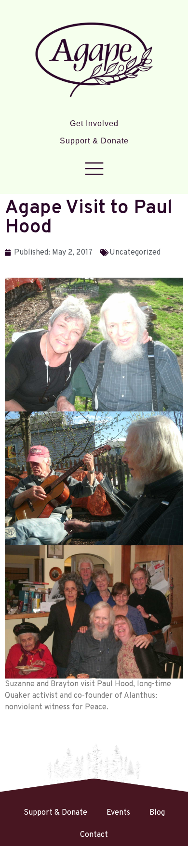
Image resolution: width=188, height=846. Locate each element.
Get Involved (94, 123)
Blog (157, 813)
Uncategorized (135, 252)
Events (118, 813)
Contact (94, 835)
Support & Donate (94, 141)
